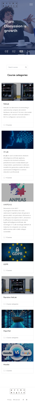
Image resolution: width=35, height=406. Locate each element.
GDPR (5, 264)
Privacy (9, 400)
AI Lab (5, 152)
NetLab (6, 104)
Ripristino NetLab (10, 297)
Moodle (6, 364)
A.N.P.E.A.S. (7, 204)
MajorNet (7, 331)
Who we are (16, 400)
